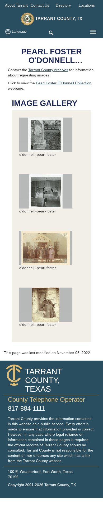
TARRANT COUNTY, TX (58, 18)
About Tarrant (16, 5)
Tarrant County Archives (48, 70)
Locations (87, 5)
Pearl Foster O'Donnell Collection (63, 83)
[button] (51, 33)
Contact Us (40, 5)
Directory (63, 5)
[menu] (93, 32)
